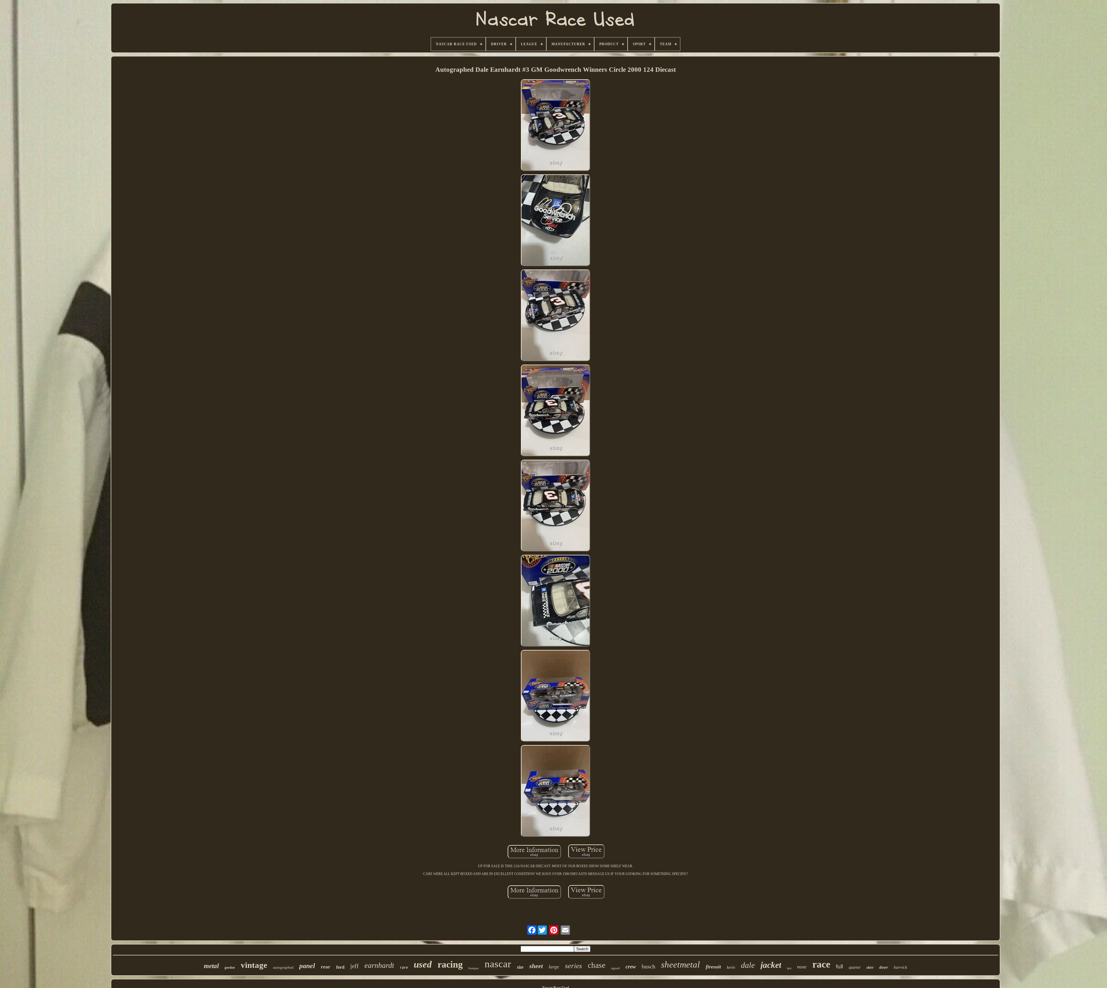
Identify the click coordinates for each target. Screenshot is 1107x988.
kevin (731, 967)
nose (802, 967)
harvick (900, 967)
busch (648, 966)
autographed (283, 967)
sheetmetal (680, 964)
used (423, 964)
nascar (498, 964)
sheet (536, 966)
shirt (869, 967)
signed (615, 968)
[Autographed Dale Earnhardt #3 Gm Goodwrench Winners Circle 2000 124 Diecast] (555, 125)
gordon (230, 968)
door (883, 967)
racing (450, 964)
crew (631, 967)
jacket (770, 965)
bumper (473, 968)
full (839, 967)
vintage (254, 965)
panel (307, 966)
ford (340, 967)
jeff (354, 966)
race (821, 964)
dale (748, 965)
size (520, 967)
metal (211, 966)
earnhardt (379, 965)
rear (325, 967)
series (573, 966)
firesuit (713, 967)
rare (404, 968)
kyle (789, 968)
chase (596, 965)
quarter (855, 967)
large (554, 967)
